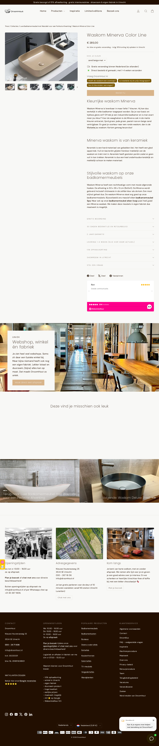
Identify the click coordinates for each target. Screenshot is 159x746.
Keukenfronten (88, 655)
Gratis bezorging (96, 219)
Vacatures (124, 682)
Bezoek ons (113, 10)
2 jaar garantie (95, 234)
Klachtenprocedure (128, 651)
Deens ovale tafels (89, 645)
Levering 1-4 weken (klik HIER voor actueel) (111, 242)
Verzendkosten (126, 687)
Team (122, 673)
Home (43, 10)
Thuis (7, 26)
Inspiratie (75, 10)
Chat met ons (64, 597)
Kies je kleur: (94, 56)
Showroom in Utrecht (99, 257)
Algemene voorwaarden (130, 629)
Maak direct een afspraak (28, 382)
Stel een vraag (95, 265)
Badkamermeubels (89, 628)
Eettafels (85, 650)
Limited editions (93, 10)
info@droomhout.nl (13, 650)
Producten (57, 10)
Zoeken (123, 691)
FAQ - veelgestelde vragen (131, 642)
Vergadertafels (87, 672)
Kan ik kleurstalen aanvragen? (100, 85)
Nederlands (63, 725)
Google (57, 698)
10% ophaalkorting (97, 250)
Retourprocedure (127, 669)
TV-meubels (86, 666)
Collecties (14, 26)
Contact (123, 633)
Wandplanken (87, 677)
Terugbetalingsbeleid (129, 678)
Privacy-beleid (126, 664)
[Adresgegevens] (79, 543)
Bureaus (85, 639)
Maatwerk (124, 655)
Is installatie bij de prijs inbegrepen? (134, 81)
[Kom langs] (130, 543)
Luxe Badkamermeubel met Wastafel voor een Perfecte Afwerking (45, 26)
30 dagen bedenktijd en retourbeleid (107, 227)
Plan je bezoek (115, 588)
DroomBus (124, 638)
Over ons (124, 660)
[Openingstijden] (28, 543)
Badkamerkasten (88, 634)
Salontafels (86, 661)
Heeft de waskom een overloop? (102, 81)
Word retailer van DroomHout (133, 695)
